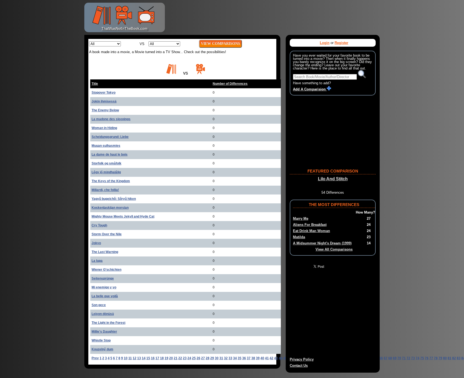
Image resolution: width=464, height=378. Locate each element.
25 (194, 358)
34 (235, 358)
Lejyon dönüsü (103, 314)
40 (262, 358)
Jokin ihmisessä (104, 101)
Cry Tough (99, 225)
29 (212, 358)
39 (258, 358)
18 (162, 358)
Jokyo (96, 243)
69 (395, 358)
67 (385, 358)
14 (144, 358)
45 (285, 358)
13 (139, 358)
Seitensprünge (103, 278)
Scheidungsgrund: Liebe (110, 137)
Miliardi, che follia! (105, 190)
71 (404, 358)
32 (226, 358)
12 (134, 358)
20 (171, 358)
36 (244, 358)
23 (185, 358)
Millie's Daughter (104, 331)
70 (399, 358)
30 (217, 358)
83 (459, 358)
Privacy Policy (302, 359)
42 (271, 358)
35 (239, 358)
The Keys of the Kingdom (111, 181)
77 (431, 358)
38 (253, 358)
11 (130, 358)
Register (341, 43)
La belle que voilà (105, 296)
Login (324, 43)
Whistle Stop (101, 340)
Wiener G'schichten (106, 269)
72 (408, 358)
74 (417, 358)
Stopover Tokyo (103, 92)
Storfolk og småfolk (106, 163)
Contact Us (299, 366)
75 (422, 358)
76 (427, 358)
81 (449, 358)
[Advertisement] (273, 17)
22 (180, 358)
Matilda (299, 237)
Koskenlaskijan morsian (110, 208)
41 (267, 358)
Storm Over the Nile (107, 234)
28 (207, 358)
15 (148, 358)
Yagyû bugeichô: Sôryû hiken (114, 199)
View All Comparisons (334, 249)
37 (249, 358)
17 (157, 358)
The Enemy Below (105, 110)
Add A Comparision (310, 89)
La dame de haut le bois (110, 154)
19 (166, 358)
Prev (95, 358)
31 (221, 358)
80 (445, 358)
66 (381, 358)
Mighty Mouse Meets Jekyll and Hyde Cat (123, 216)
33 (230, 358)
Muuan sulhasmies (106, 146)
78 (436, 358)
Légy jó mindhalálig (106, 172)
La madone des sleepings (111, 119)
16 (153, 358)
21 (175, 358)
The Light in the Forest (108, 323)
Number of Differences (230, 84)
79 (440, 358)
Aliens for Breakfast (310, 225)
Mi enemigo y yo (104, 287)
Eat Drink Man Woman (311, 231)
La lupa (97, 261)
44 (280, 358)
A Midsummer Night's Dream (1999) (322, 243)
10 (126, 358)
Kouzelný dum (102, 349)
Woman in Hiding (104, 128)
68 (390, 358)
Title (95, 84)
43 (276, 358)
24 (189, 358)
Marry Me (300, 218)
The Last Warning (105, 252)
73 (413, 358)
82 (454, 358)
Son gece (99, 305)
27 (203, 358)
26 (198, 358)
